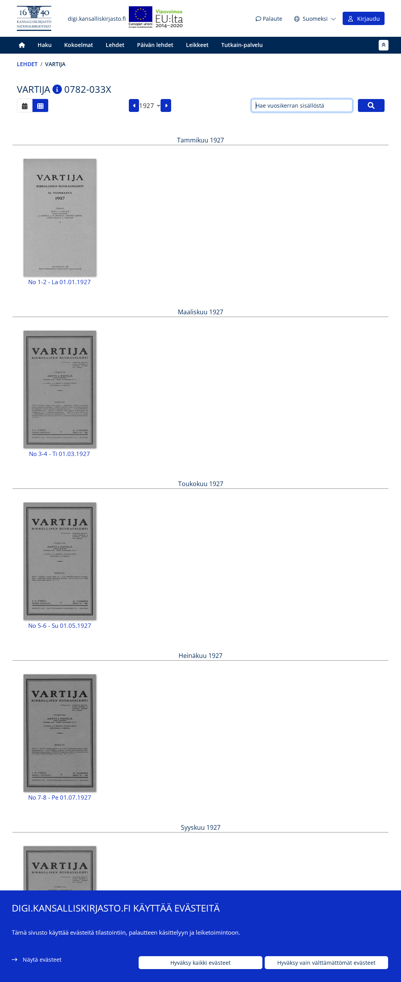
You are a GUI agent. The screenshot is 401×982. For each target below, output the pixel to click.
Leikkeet (197, 45)
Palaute (271, 18)
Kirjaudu (367, 18)
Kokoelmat (78, 45)
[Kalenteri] (24, 105)
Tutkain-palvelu (242, 45)
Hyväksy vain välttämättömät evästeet (326, 962)
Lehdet (115, 45)
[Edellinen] (134, 105)
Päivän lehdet (155, 45)
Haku (45, 45)
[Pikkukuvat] (40, 105)
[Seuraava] (166, 105)
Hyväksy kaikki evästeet (200, 962)
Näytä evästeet (42, 959)
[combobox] (150, 105)
